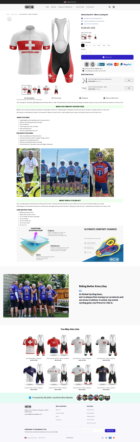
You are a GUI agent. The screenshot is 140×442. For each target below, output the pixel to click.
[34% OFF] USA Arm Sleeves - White (97, 87)
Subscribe (110, 430)
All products (14, 14)
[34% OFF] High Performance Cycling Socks (99, 79)
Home (7, 14)
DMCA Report (42, 437)
